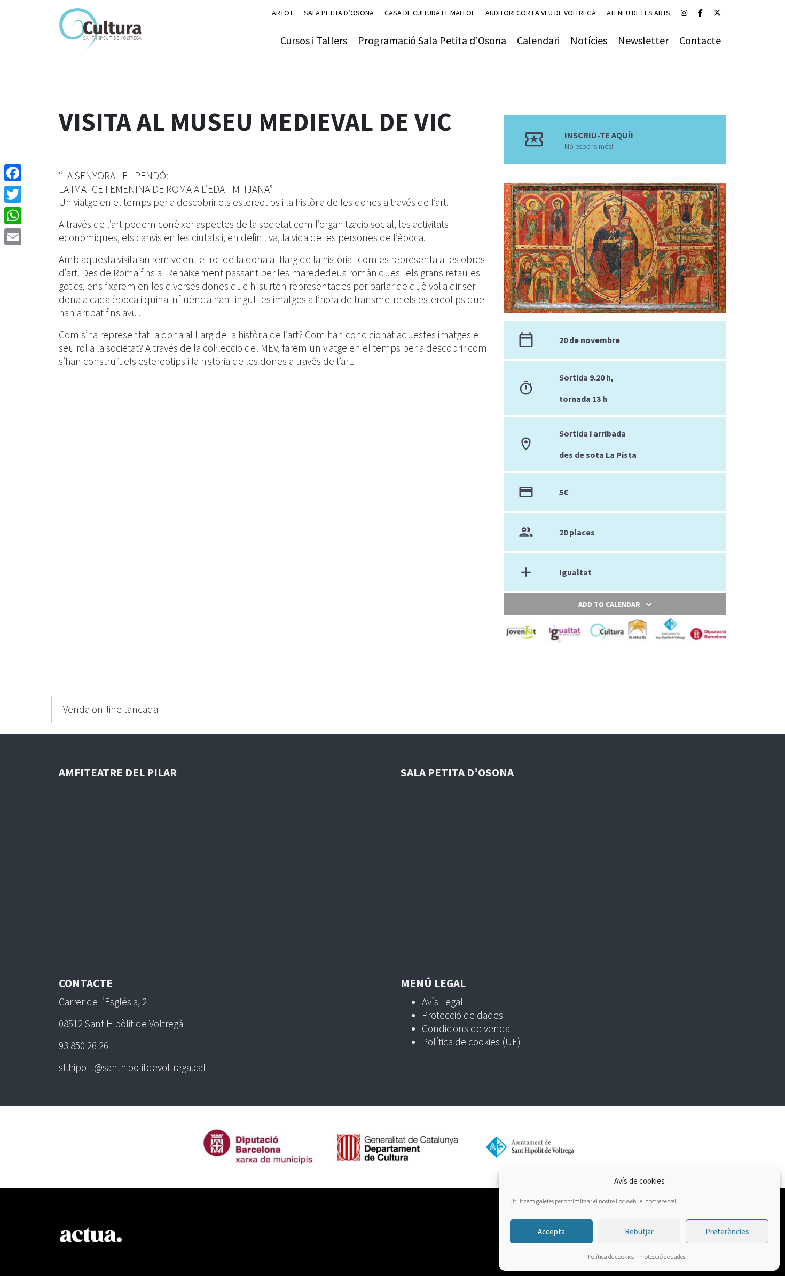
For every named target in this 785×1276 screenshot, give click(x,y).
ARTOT (282, 13)
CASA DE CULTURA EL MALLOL (429, 13)
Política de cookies (611, 1257)
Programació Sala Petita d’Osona (432, 40)
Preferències (727, 1231)
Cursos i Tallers (313, 40)
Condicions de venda (466, 1028)
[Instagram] (684, 13)
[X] (717, 13)
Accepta (551, 1231)
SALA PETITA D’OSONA (339, 13)
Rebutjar (639, 1231)
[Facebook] (700, 13)
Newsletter (643, 40)
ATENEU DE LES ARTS (638, 13)
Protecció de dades (662, 1257)
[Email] (12, 237)
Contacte (700, 40)
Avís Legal (442, 1001)
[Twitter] (12, 194)
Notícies (588, 40)
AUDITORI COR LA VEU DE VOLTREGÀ (540, 13)
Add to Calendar (609, 604)
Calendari (538, 40)
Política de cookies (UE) (471, 1041)
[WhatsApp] (12, 215)
